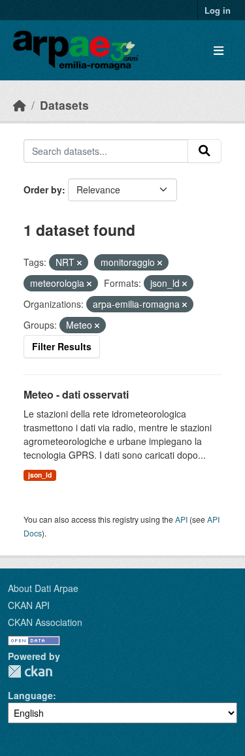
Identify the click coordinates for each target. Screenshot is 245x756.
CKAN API (29, 605)
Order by (43, 189)
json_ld (40, 475)
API (181, 519)
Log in (217, 10)
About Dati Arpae (43, 588)
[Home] (19, 105)
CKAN (30, 671)
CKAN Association (45, 622)
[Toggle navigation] (218, 50)
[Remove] (79, 262)
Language (30, 695)
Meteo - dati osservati (76, 394)
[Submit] (204, 151)
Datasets (64, 105)
